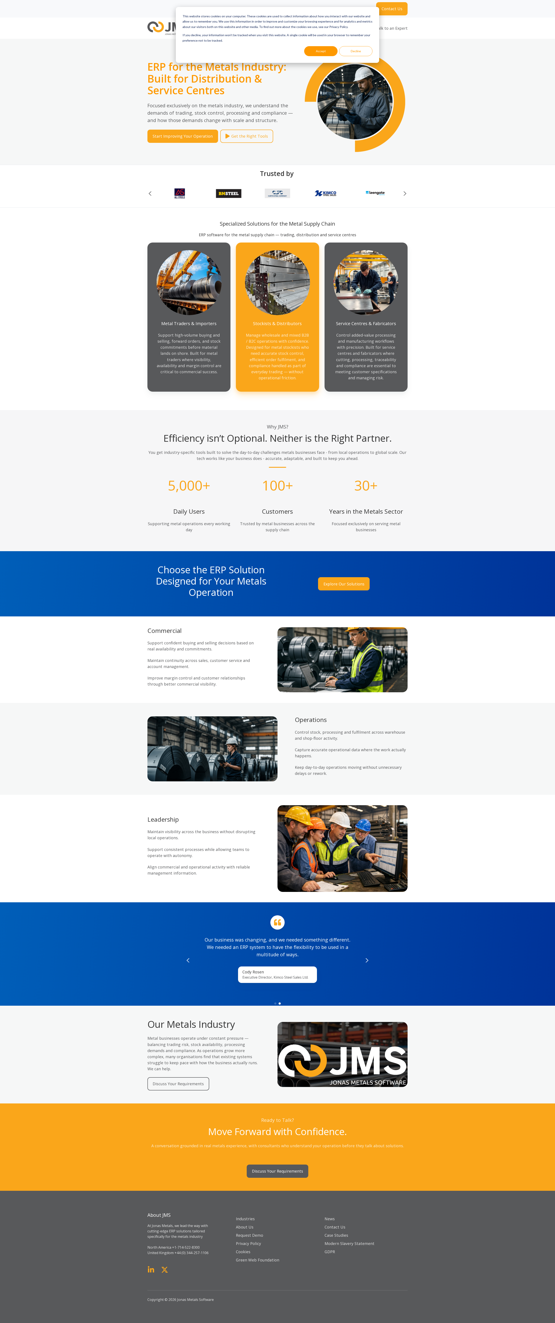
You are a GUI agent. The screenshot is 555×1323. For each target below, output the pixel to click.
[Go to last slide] (188, 960)
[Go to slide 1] (275, 1003)
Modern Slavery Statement (349, 1243)
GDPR (330, 1251)
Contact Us (392, 8)
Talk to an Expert (391, 28)
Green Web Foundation (257, 1260)
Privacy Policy (248, 1243)
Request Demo (249, 1235)
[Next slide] (405, 193)
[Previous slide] (150, 193)
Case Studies (336, 1235)
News (330, 1218)
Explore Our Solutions (343, 584)
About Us (244, 1227)
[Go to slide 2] (280, 1003)
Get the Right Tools (249, 136)
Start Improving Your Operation (183, 136)
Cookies (243, 1251)
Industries (245, 1218)
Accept (321, 51)
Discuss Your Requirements (178, 1083)
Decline (356, 51)
